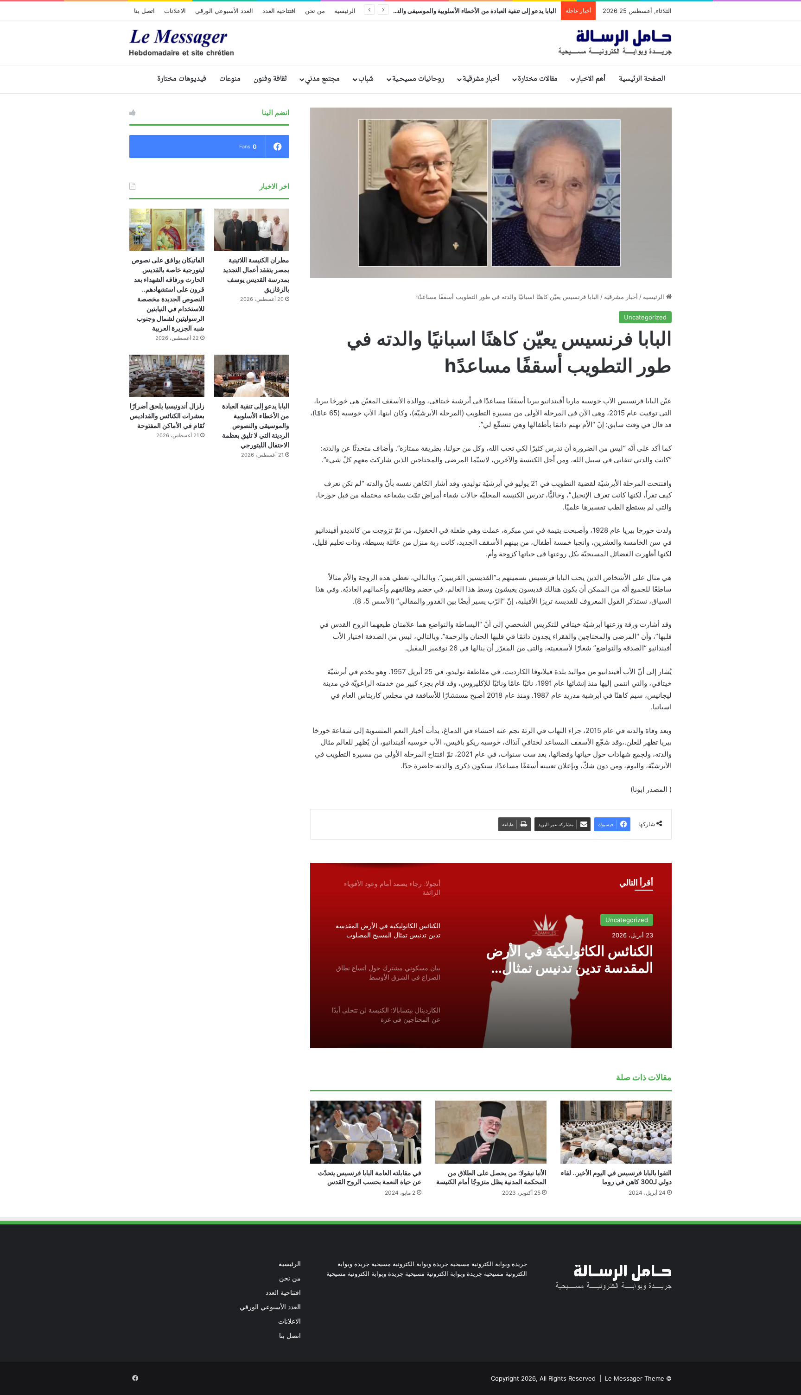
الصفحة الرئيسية (642, 79)
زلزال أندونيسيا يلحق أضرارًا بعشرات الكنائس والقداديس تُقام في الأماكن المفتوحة (167, 415)
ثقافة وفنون (270, 79)
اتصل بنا (144, 10)
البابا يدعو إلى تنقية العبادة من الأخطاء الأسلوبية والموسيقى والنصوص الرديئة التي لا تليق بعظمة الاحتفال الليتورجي (255, 425)
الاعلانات (175, 10)
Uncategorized (645, 317)
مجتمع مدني (322, 79)
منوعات (230, 79)
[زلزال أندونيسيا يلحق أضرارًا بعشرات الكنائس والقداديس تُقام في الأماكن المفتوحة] (166, 376)
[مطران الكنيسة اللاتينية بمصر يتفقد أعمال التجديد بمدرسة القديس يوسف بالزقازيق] (251, 230)
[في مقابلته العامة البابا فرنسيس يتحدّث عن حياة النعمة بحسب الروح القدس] (365, 1132)
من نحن (315, 10)
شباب (366, 79)
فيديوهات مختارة (181, 79)
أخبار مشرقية (481, 79)
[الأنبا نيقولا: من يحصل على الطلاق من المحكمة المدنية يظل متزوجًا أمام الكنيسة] (491, 1132)
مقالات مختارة (538, 79)
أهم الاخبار (590, 79)
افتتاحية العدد (279, 10)
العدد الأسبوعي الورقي (224, 10)
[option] (491, 955)
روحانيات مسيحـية (418, 79)
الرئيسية (345, 10)
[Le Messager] (400, 43)
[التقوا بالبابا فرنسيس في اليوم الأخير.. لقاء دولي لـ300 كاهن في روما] (616, 1132)
